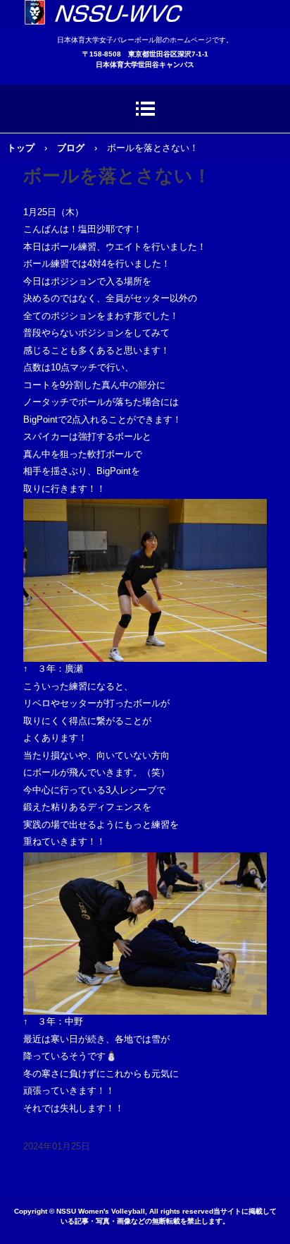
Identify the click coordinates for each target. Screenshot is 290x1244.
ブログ (70, 148)
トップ (20, 148)
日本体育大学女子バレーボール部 (145, 14)
